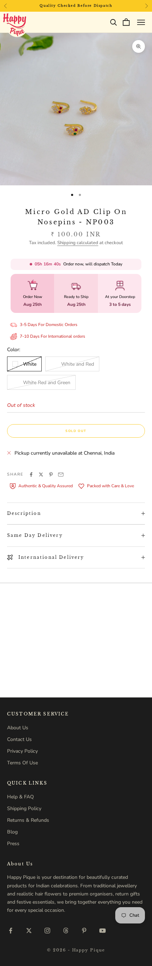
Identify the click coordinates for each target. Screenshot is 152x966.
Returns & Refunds (28, 820)
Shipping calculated (77, 243)
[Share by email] (61, 474)
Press (13, 843)
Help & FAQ (20, 796)
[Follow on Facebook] (10, 930)
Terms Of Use (22, 762)
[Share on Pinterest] (51, 474)
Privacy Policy (22, 751)
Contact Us (19, 739)
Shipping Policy (24, 808)
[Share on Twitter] (41, 474)
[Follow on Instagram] (47, 930)
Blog (12, 832)
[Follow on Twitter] (29, 930)
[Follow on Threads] (65, 930)
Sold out (76, 431)
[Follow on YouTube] (102, 930)
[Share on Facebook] (31, 474)
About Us (17, 727)
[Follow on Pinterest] (84, 930)
